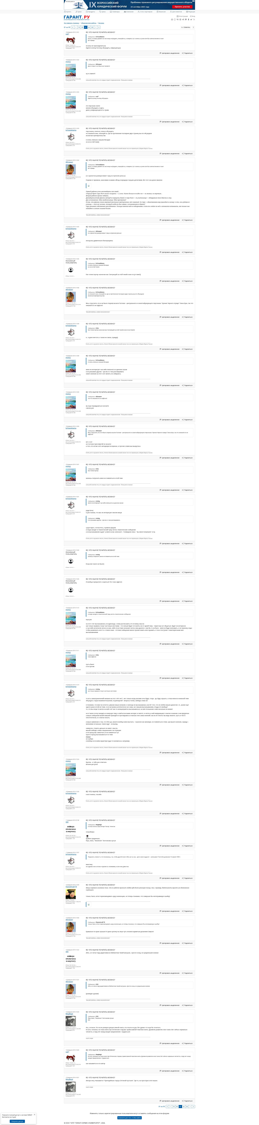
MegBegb (69, 1014)
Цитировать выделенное (170, 53)
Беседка (101, 23)
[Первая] (72, 27)
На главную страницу (71, 23)
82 (89, 27)
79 (79, 27)
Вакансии (162, 12)
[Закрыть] (34, 1114)
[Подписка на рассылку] (172, 19)
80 (82, 27)
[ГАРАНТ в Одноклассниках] (188, 19)
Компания (129, 12)
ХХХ (67, 822)
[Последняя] (98, 27)
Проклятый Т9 (71, 887)
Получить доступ (17, 1121)
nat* (67, 34)
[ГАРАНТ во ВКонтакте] (177, 19)
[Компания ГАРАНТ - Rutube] (191, 19)
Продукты (91, 12)
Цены (104, 12)
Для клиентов (177, 12)
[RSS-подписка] (194, 19)
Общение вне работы (88, 23)
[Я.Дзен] (180, 19)
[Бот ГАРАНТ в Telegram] (185, 19)
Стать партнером (146, 12)
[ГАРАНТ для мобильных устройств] (174, 19)
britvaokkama (71, 130)
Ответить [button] (186, 27)
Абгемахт (69, 162)
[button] (193, 27)
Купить (68, 12)
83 (92, 27)
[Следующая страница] (95, 27)
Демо (80, 12)
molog (68, 62)
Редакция (191, 12)
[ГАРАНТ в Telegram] (183, 19)
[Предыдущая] (75, 27)
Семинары (116, 12)
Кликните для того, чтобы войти (129, 1118)
